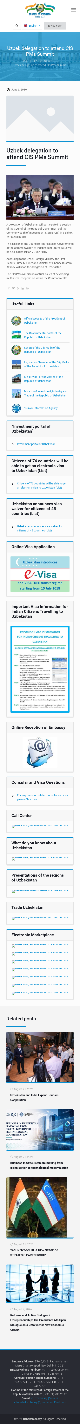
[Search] (17, 26)
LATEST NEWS (42, 61)
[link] (40, 574)
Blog (24, 61)
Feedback (60, 1402)
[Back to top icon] (74, 1418)
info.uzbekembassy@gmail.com (33, 1402)
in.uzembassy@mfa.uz (44, 1398)
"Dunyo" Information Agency (41, 408)
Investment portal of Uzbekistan (36, 444)
